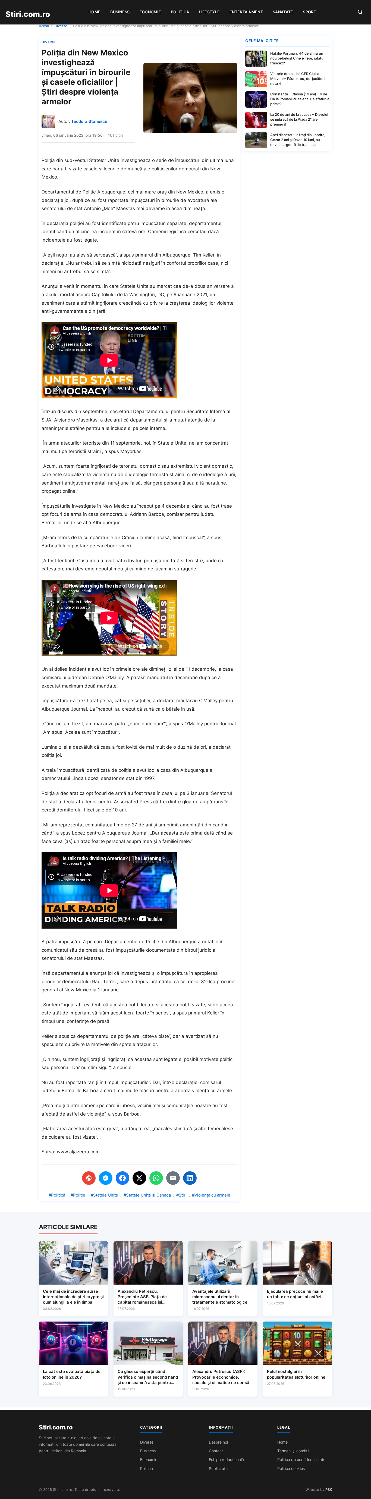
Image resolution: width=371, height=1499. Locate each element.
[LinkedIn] (190, 1178)
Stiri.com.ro (56, 1427)
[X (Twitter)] (139, 1178)
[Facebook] (122, 1178)
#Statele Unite (104, 1195)
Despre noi (218, 1442)
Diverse (61, 26)
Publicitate (218, 1468)
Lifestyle (209, 12)
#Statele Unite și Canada (147, 1195)
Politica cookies (291, 1468)
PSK (328, 1489)
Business (120, 12)
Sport (309, 12)
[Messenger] (105, 1178)
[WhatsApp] (156, 1178)
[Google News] (89, 1178)
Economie (150, 12)
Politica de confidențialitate (301, 1459)
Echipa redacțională (226, 1459)
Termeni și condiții (293, 1450)
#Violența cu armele (211, 1195)
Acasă (44, 26)
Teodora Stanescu (89, 121)
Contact (216, 1450)
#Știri (181, 1195)
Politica (180, 12)
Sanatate (283, 12)
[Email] (173, 1178)
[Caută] (360, 12)
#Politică (57, 1195)
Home (94, 12)
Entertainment (246, 12)
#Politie (78, 1195)
